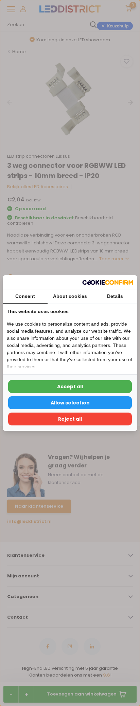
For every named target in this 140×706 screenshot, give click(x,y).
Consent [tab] (25, 296)
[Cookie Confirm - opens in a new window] (107, 282)
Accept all (70, 386)
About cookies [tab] (70, 296)
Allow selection (70, 402)
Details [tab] (115, 296)
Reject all (70, 419)
